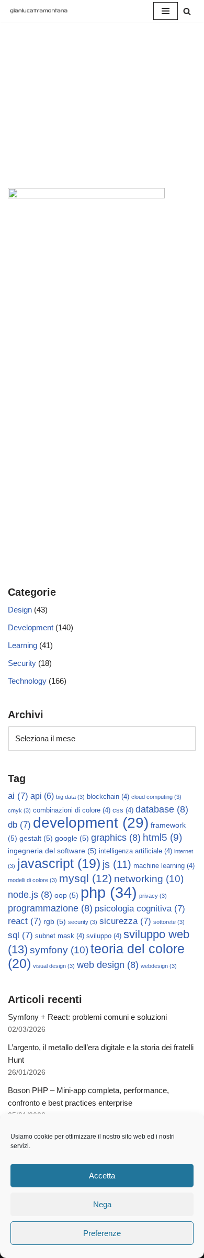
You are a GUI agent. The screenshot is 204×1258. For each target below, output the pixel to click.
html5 (162, 837)
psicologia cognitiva (140, 909)
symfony (59, 949)
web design (108, 965)
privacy (153, 896)
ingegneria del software (52, 851)
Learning (22, 645)
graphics (116, 837)
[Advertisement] (102, 118)
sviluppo (103, 936)
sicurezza (125, 921)
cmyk (19, 810)
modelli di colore (32, 880)
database (161, 809)
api (42, 796)
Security (22, 663)
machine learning (164, 866)
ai (18, 796)
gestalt (36, 838)
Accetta (102, 1175)
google (72, 838)
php (109, 892)
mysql (85, 878)
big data (70, 797)
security (82, 922)
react (24, 921)
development (91, 823)
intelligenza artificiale (135, 851)
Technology (27, 680)
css (122, 810)
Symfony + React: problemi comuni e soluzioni (87, 1016)
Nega (102, 1204)
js (117, 864)
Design (20, 609)
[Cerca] (187, 11)
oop (66, 895)
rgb (54, 921)
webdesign (159, 966)
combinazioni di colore (71, 810)
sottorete (169, 922)
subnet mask (59, 936)
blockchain (108, 796)
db (19, 825)
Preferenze (102, 1233)
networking (149, 878)
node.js (30, 894)
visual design (54, 966)
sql (20, 935)
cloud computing (156, 797)
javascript (58, 863)
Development (30, 627)
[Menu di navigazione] (165, 11)
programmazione (50, 908)
